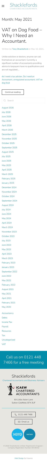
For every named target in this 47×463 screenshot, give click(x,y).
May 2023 (6, 249)
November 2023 (9, 231)
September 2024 (9, 200)
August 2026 (8, 107)
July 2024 (6, 209)
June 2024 (6, 214)
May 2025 (6, 165)
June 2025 (6, 160)
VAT (4, 344)
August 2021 (8, 289)
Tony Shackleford (20, 49)
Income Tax (7, 322)
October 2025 (8, 143)
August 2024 (8, 205)
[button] (3, 6)
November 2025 (9, 138)
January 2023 (8, 267)
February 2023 (8, 262)
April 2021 (7, 298)
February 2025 (8, 178)
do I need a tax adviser (12, 76)
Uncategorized (8, 339)
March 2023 (7, 258)
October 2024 (8, 196)
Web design (19, 458)
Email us (25, 421)
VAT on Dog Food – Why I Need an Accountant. (22, 35)
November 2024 (9, 191)
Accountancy (8, 313)
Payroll (5, 326)
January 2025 (8, 183)
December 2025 (9, 134)
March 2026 (7, 129)
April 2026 (7, 125)
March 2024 (7, 227)
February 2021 (8, 302)
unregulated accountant (24, 79)
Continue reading (13, 92)
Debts (4, 317)
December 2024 (9, 187)
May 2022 (6, 280)
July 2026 (6, 112)
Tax (3, 335)
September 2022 (9, 271)
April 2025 (7, 169)
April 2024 (7, 222)
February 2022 (8, 284)
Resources (6, 331)
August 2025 (8, 152)
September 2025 (9, 147)
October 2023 (8, 236)
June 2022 (6, 276)
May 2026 (6, 121)
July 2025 (6, 156)
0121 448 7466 (25, 414)
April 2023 (7, 253)
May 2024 (6, 218)
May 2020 (6, 307)
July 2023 (6, 240)
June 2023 (6, 245)
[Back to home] (23, 6)
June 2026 (6, 116)
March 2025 (7, 174)
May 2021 (6, 293)
